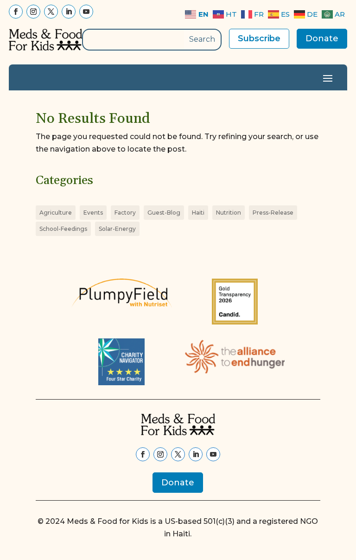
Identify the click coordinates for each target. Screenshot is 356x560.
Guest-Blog (163, 212)
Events (93, 212)
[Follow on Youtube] (86, 12)
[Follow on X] (51, 12)
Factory (125, 212)
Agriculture (55, 212)
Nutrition (228, 212)
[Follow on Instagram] (33, 12)
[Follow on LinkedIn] (69, 12)
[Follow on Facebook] (16, 12)
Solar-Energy (117, 228)
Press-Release (273, 212)
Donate (321, 38)
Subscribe (259, 38)
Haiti (198, 212)
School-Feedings (63, 228)
